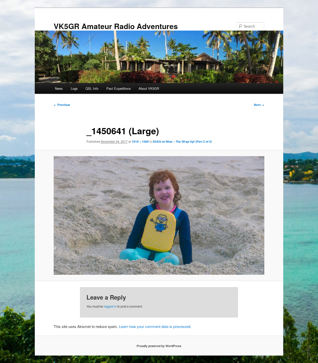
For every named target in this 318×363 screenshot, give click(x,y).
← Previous (62, 104)
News (59, 88)
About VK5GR (149, 88)
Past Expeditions (118, 88)
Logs (74, 88)
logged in (110, 306)
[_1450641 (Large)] (159, 215)
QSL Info (91, 88)
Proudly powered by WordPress (159, 346)
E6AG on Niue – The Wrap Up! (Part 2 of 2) (182, 141)
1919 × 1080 (140, 141)
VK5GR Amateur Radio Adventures (116, 26)
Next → (259, 104)
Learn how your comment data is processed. (155, 326)
